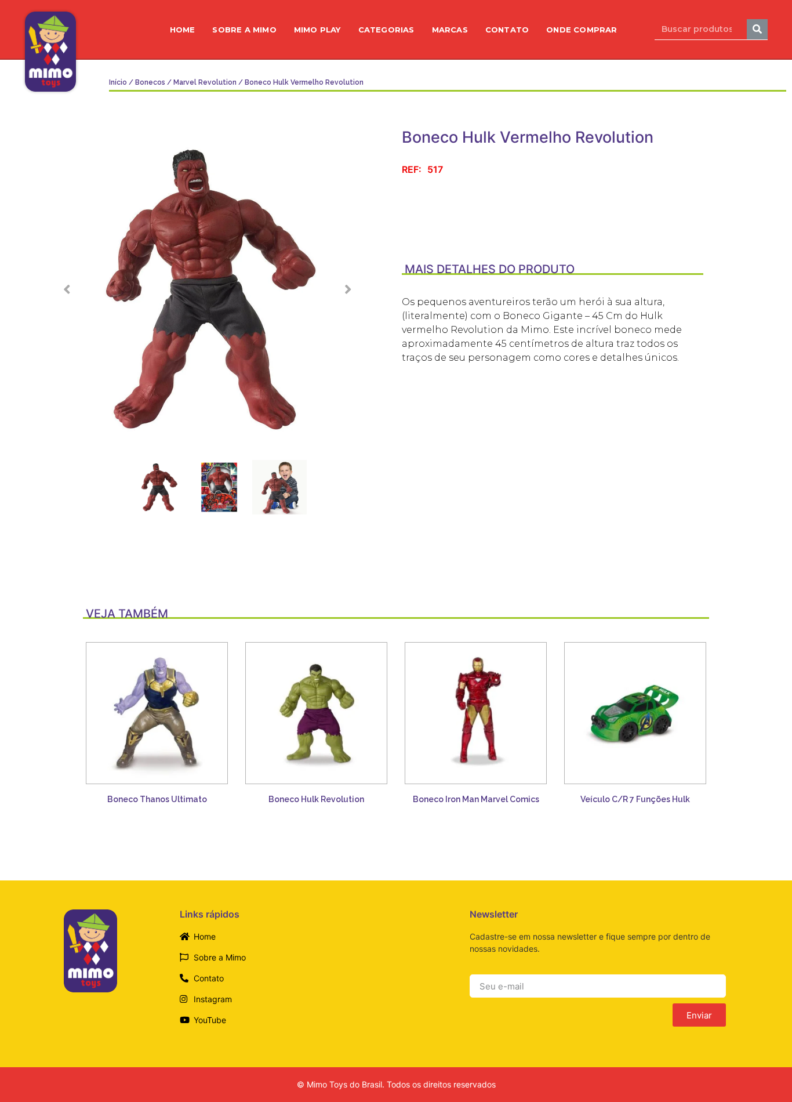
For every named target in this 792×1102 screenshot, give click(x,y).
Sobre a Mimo (244, 29)
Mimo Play (317, 29)
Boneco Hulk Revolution (316, 799)
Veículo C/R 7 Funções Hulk (635, 799)
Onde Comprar (581, 29)
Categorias (386, 29)
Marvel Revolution (205, 82)
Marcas (450, 29)
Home (182, 29)
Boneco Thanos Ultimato (157, 799)
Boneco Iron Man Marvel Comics (476, 799)
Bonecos (150, 82)
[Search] (757, 29)
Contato (507, 29)
